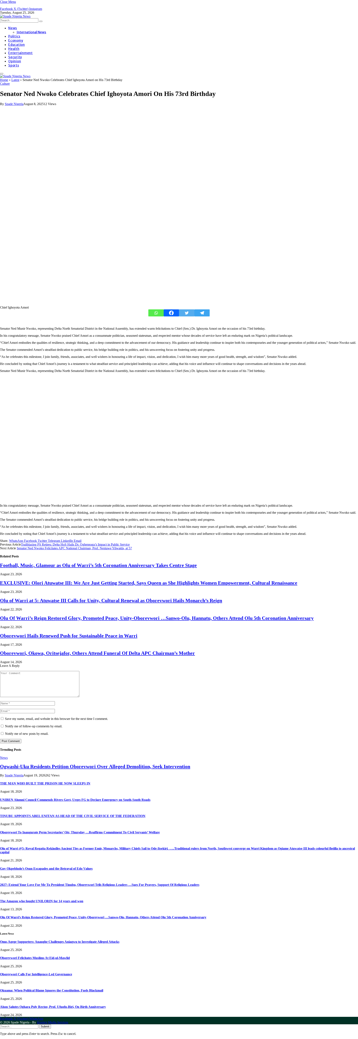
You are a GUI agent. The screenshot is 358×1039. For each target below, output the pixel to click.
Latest (15, 80)
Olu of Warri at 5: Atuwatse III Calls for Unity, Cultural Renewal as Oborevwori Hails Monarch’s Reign (111, 600)
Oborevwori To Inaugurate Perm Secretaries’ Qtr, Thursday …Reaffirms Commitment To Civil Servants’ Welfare (80, 832)
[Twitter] (186, 312)
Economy (15, 40)
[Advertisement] (124, 438)
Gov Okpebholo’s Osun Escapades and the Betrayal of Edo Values (46, 868)
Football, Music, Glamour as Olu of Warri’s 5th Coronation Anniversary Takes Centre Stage (98, 565)
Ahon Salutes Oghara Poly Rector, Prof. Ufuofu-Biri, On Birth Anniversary (53, 1007)
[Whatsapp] (156, 312)
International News (31, 32)
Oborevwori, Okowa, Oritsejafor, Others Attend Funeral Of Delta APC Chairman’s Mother (97, 653)
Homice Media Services (52, 1022)
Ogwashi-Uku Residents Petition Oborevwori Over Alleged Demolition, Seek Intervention (95, 766)
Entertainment (20, 53)
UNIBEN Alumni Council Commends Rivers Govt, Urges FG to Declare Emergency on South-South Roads (75, 800)
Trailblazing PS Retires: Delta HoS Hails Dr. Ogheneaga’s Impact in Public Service (75, 544)
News (12, 28)
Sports (13, 65)
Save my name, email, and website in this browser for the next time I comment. (56, 719)
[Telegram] (202, 312)
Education (16, 45)
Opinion (14, 61)
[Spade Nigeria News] (15, 16)
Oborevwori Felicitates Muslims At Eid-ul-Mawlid (35, 958)
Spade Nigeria (14, 104)
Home (4, 80)
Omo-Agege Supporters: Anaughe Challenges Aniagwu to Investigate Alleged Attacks (59, 941)
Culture (5, 83)
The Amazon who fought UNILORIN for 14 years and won (41, 901)
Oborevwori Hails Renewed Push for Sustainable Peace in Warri (68, 635)
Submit (45, 1026)
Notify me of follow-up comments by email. (33, 726)
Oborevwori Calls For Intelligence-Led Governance (36, 974)
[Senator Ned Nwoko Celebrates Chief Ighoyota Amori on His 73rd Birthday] (66, 303)
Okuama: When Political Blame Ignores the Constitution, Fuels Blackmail (51, 990)
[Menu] (1, 73)
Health (13, 49)
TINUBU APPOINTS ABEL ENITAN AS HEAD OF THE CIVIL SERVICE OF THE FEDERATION (72, 816)
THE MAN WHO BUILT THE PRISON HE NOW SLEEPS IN (45, 783)
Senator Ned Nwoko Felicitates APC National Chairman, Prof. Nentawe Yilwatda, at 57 (74, 548)
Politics (14, 36)
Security (15, 57)
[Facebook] (171, 312)
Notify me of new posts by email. (26, 733)
